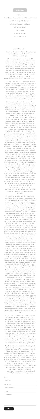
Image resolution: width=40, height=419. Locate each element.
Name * (5, 377)
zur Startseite (20, 10)
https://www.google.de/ (13, 352)
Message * (6, 391)
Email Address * (7, 384)
